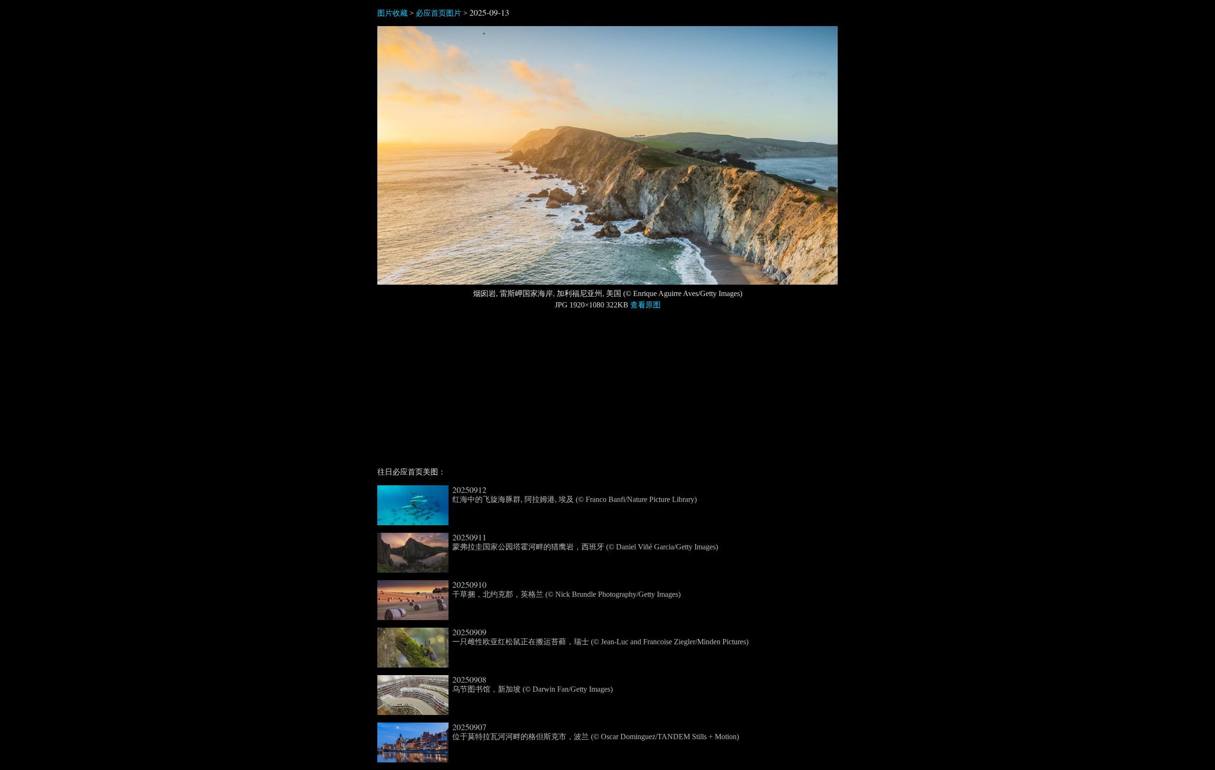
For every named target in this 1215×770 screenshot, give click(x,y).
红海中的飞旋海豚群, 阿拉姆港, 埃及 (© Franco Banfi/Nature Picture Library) (574, 494)
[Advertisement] (607, 392)
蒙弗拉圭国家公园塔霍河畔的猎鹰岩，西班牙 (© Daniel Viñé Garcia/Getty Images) (585, 542)
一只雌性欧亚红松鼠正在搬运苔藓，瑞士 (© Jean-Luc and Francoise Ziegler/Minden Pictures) (600, 637)
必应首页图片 (438, 13)
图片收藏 (392, 13)
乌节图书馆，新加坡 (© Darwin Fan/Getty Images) (532, 684)
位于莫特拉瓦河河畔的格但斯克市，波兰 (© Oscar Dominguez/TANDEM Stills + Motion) (595, 732)
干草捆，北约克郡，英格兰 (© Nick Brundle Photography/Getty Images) (566, 589)
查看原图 (645, 305)
